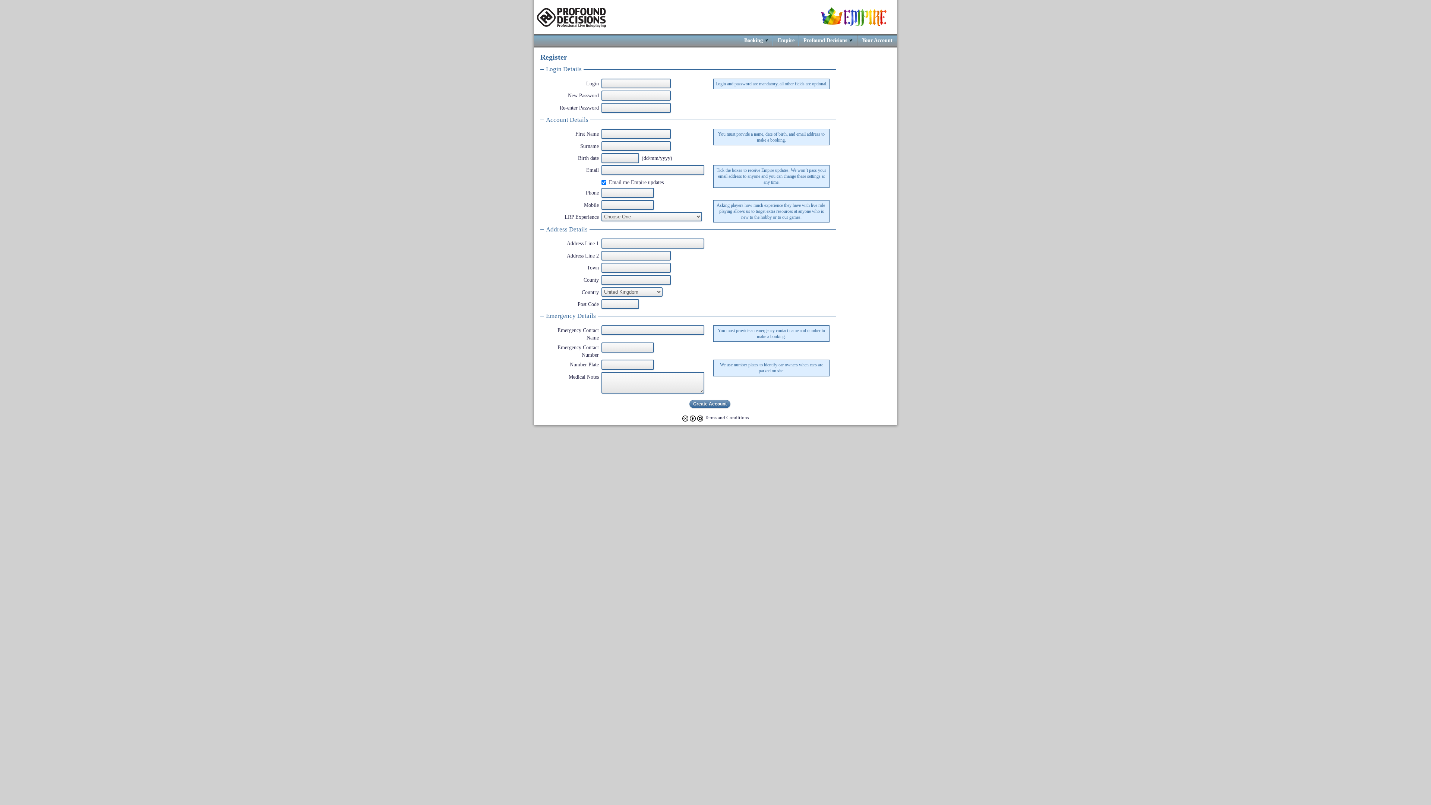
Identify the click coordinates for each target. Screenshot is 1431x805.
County (591, 280)
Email (592, 170)
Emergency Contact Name (578, 334)
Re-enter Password (579, 108)
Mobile (591, 205)
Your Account (877, 40)
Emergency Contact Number (578, 351)
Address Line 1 (583, 243)
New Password (583, 95)
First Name (587, 134)
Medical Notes (584, 377)
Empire (786, 40)
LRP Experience (582, 217)
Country (590, 292)
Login (592, 83)
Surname (589, 146)
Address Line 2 (583, 256)
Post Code (588, 304)
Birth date (588, 158)
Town (593, 268)
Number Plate (584, 364)
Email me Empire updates (636, 182)
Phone (592, 193)
